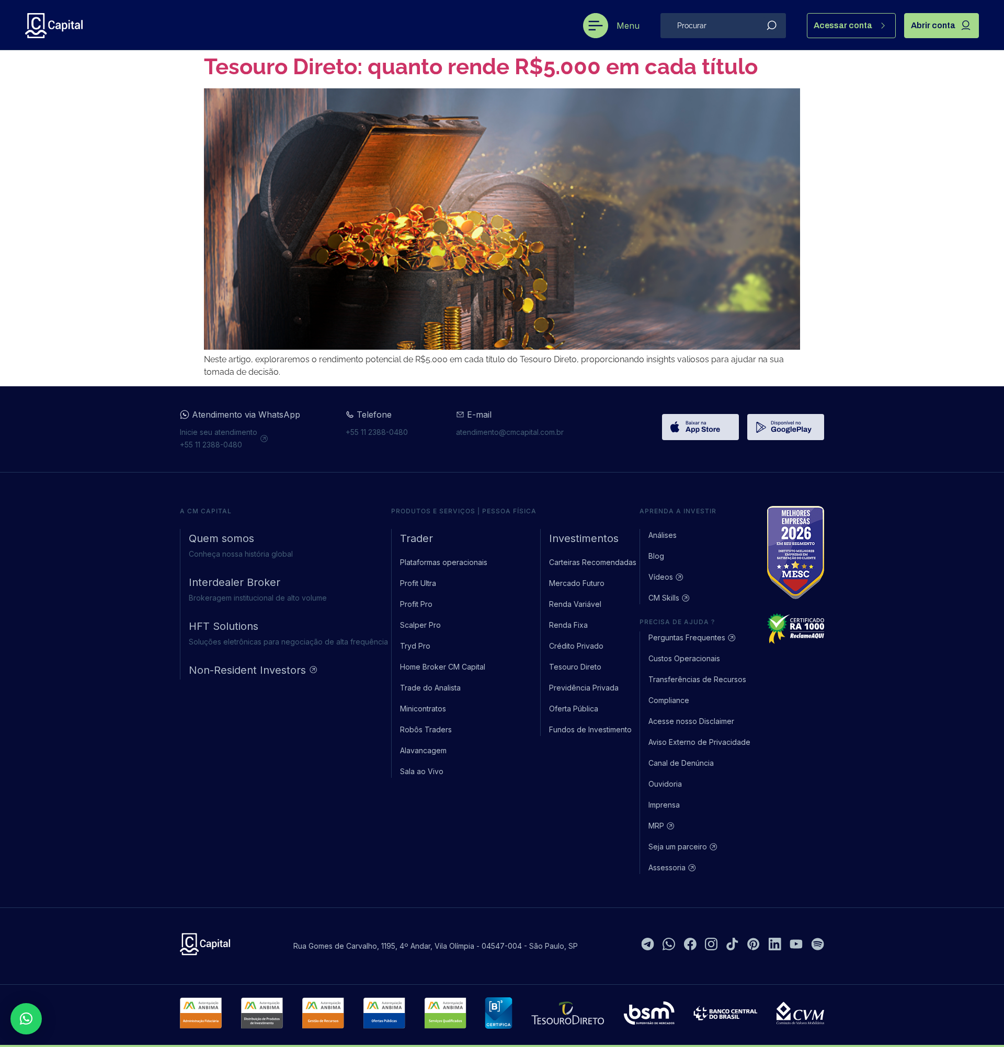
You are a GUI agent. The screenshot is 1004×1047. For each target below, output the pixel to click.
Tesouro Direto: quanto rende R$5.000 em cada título (481, 66)
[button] (26, 1018)
